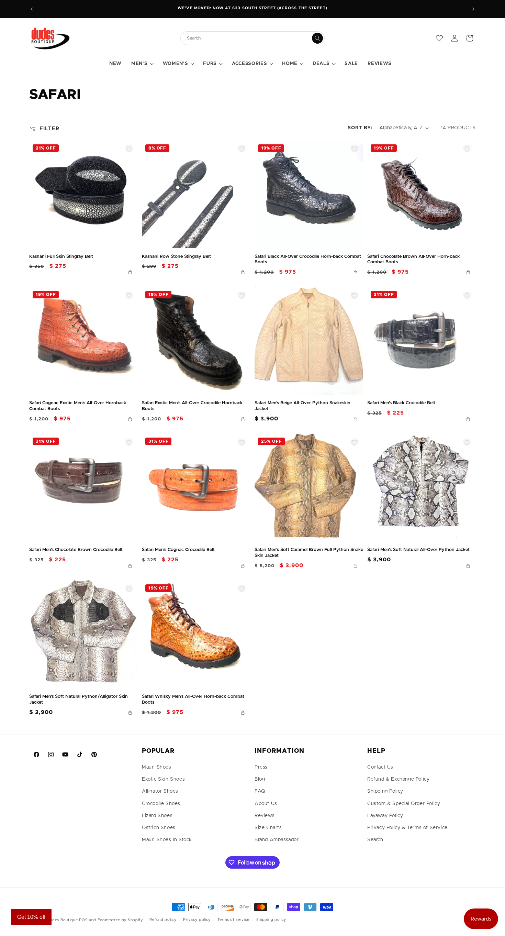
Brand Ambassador (277, 839)
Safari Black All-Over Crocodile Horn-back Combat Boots (308, 259)
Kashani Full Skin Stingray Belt (61, 256)
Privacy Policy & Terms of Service (407, 827)
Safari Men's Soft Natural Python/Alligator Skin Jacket (78, 699)
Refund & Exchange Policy (398, 779)
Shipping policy (271, 920)
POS (83, 920)
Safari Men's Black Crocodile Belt (401, 403)
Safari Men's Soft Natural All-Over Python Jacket (418, 550)
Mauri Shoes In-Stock (167, 839)
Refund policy (162, 920)
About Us (266, 803)
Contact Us (380, 767)
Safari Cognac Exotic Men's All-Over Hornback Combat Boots (77, 406)
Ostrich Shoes (159, 827)
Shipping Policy (385, 791)
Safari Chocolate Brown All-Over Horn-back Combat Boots (413, 259)
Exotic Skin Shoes (163, 779)
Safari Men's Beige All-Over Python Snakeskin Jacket (302, 406)
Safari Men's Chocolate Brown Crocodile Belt (76, 550)
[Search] (317, 38)
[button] (142, 64)
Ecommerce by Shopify (120, 920)
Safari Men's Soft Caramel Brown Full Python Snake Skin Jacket (309, 553)
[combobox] (249, 38)
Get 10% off (31, 917)
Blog (260, 779)
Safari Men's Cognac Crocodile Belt (178, 550)
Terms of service (233, 920)
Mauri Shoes (156, 767)
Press (261, 767)
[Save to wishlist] (129, 148)
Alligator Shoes (160, 791)
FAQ (260, 791)
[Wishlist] (439, 38)
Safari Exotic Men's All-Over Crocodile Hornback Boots (192, 406)
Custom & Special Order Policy (403, 803)
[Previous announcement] (31, 8)
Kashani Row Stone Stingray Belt (176, 256)
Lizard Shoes (157, 815)
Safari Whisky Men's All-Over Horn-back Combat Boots (193, 699)
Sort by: (360, 127)
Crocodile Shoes (161, 803)
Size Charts (268, 827)
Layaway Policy (385, 815)
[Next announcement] (473, 8)
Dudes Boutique (62, 920)
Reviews (264, 815)
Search (375, 839)
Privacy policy (197, 920)
